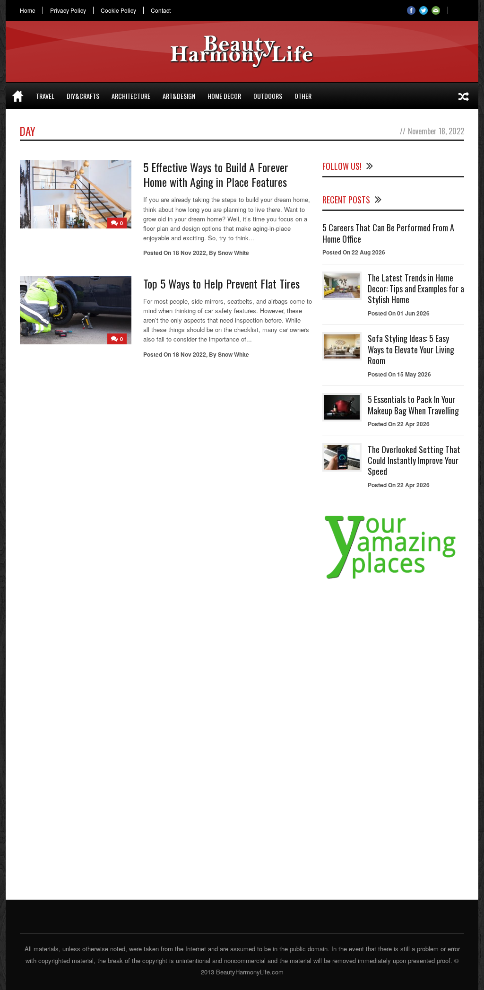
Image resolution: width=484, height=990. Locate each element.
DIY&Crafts (83, 96)
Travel (45, 96)
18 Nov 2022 (189, 252)
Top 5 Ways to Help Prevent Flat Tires (221, 283)
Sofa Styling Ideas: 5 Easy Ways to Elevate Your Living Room (411, 349)
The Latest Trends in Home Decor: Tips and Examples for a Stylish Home (416, 289)
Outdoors (267, 96)
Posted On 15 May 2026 (399, 374)
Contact (161, 10)
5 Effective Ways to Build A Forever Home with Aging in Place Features (215, 174)
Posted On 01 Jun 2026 (399, 313)
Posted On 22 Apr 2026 (399, 424)
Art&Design (179, 96)
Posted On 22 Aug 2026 (353, 252)
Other (302, 96)
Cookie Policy (118, 10)
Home (27, 10)
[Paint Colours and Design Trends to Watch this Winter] (463, 96)
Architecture (131, 96)
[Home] (18, 96)
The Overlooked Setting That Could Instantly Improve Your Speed (414, 460)
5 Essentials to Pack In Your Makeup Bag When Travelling (413, 404)
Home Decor (224, 96)
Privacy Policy (68, 10)
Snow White (233, 252)
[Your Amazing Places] (393, 578)
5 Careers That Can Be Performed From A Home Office (388, 233)
